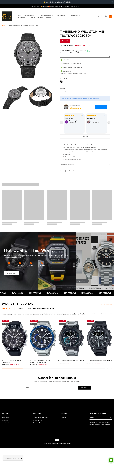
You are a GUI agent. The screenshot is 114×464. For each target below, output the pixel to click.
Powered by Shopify (65, 443)
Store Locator (6, 423)
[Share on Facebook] (66, 171)
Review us (101, 107)
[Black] (61, 81)
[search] (98, 16)
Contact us (5, 420)
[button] (85, 137)
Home (3, 25)
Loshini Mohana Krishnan (96, 129)
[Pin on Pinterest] (73, 171)
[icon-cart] (106, 16)
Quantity (62, 88)
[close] (112, 2)
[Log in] (102, 16)
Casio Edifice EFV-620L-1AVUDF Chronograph (11, 361)
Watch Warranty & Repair (41, 417)
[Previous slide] (61, 122)
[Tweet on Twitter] (70, 171)
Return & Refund (38, 423)
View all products (105, 304)
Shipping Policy (38, 420)
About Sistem (6, 417)
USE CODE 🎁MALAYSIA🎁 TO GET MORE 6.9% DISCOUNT (56, 6)
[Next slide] (108, 122)
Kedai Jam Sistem (74, 106)
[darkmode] (110, 16)
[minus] (62, 92)
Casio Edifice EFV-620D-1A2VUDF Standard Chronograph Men (40, 361)
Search (63, 417)
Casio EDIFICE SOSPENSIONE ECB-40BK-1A (99, 361)
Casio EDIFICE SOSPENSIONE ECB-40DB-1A (71, 361)
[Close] (21, 458)
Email (27, 388)
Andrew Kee (73, 121)
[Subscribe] (110, 418)
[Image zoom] (28, 56)
